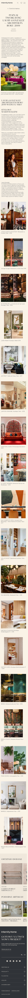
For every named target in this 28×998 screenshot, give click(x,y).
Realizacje (13, 30)
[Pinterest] (16, 961)
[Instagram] (7, 961)
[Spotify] (13, 961)
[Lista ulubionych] (21, 2)
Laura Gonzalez (5, 182)
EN (24, 954)
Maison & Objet (5, 40)
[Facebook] (10, 961)
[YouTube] (19, 961)
